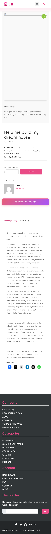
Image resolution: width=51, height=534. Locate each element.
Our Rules (8, 409)
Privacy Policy (10, 427)
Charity (6, 454)
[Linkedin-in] (35, 524)
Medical (6, 462)
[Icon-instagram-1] (25, 524)
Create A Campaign (12, 478)
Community (8, 451)
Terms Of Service (12, 424)
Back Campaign (31, 171)
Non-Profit (8, 440)
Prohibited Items (12, 413)
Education (8, 458)
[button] (37, 4)
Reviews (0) (24, 221)
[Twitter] (21, 524)
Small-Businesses (12, 444)
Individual (8, 447)
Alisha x (10, 142)
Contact (7, 420)
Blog (5, 489)
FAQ (4, 482)
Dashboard (9, 475)
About (6, 416)
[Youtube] (30, 524)
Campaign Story (10, 221)
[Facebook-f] (16, 524)
